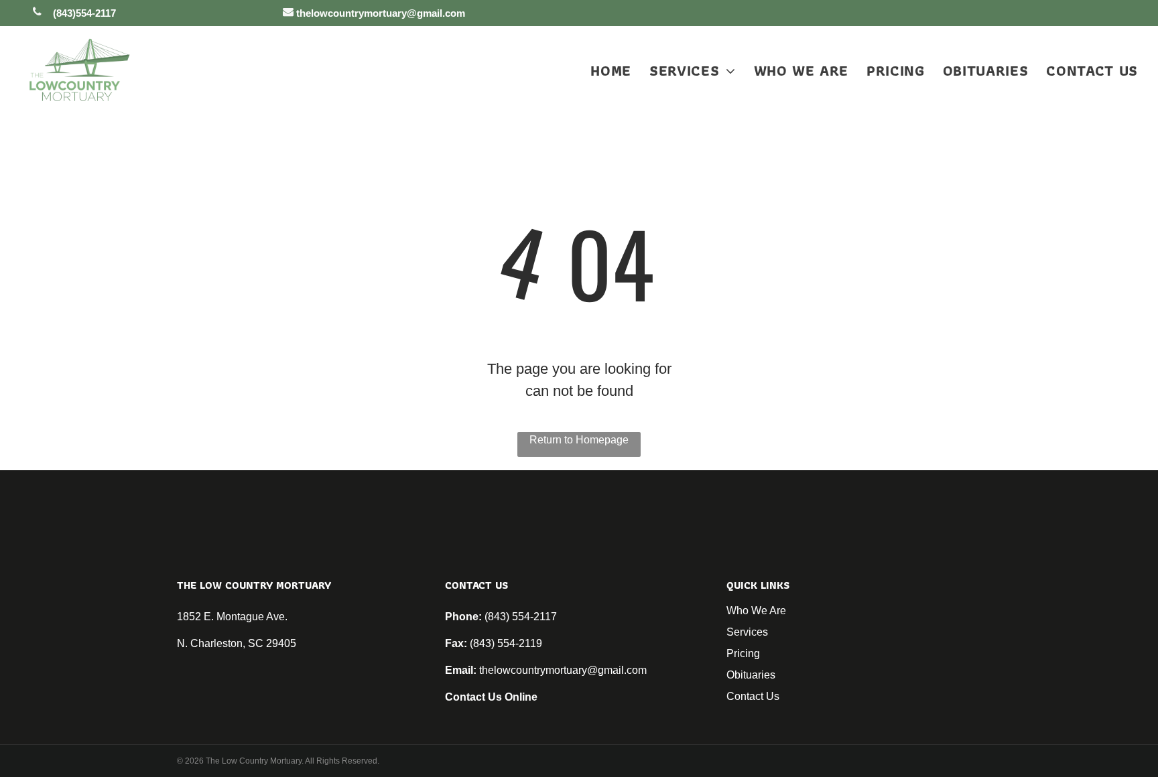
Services (747, 632)
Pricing (743, 653)
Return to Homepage (579, 439)
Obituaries (750, 675)
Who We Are (756, 610)
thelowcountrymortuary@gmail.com (563, 670)
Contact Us (752, 696)
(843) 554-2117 (521, 616)
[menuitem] (601, 71)
